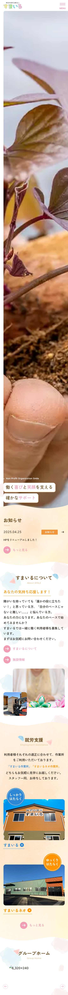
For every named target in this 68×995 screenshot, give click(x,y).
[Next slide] (62, 986)
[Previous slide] (5, 986)
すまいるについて (25, 649)
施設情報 (19, 660)
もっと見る (20, 550)
